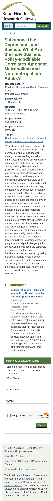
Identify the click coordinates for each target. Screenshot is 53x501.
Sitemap (8, 464)
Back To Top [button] (43, 497)
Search (43, 26)
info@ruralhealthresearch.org (19, 469)
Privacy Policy (39, 461)
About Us (9, 456)
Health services (13, 138)
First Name (13, 378)
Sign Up (41, 425)
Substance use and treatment (28, 141)
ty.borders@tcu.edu (15, 113)
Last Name (13, 389)
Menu (8, 26)
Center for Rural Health (30, 479)
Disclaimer (24, 461)
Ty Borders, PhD (13, 102)
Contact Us (22, 456)
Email (10, 401)
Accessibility (11, 461)
